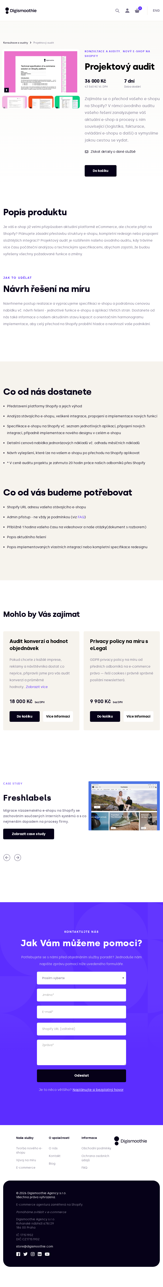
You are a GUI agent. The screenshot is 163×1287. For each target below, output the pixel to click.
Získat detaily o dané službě (113, 151)
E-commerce (25, 1167)
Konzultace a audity (15, 42)
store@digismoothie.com (34, 1246)
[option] (40, 72)
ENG (156, 10)
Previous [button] (5, 102)
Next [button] (76, 102)
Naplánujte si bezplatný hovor (98, 1090)
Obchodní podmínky (96, 1148)
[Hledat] (117, 10)
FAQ (81, 517)
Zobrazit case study (28, 834)
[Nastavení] (127, 10)
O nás (53, 1148)
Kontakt (54, 1156)
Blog (52, 1163)
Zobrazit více (37, 687)
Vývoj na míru (26, 1160)
